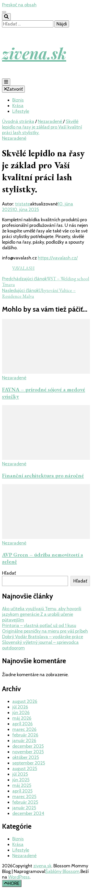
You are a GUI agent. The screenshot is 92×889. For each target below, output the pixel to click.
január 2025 (24, 808)
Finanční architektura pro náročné (43, 475)
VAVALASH (23, 268)
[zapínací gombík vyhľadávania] (6, 16)
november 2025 (28, 752)
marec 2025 (24, 796)
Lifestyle (20, 111)
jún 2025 (20, 780)
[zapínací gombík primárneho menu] (6, 82)
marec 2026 (24, 729)
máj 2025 (21, 785)
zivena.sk (34, 53)
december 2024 (28, 813)
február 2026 (25, 735)
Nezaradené (14, 138)
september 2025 (28, 763)
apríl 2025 (22, 791)
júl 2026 (20, 707)
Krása (18, 105)
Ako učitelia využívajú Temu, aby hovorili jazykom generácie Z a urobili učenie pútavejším (41, 614)
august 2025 (24, 768)
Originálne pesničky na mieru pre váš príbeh (45, 631)
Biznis (18, 100)
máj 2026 (21, 718)
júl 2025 (20, 774)
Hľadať (9, 573)
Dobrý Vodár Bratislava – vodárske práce (42, 637)
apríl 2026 (22, 724)
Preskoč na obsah (19, 5)
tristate (22, 204)
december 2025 (28, 746)
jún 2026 (21, 712)
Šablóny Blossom (62, 871)
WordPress (19, 877)
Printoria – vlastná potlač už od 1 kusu (39, 625)
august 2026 (24, 701)
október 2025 (25, 757)
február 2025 (25, 802)
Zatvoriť (15, 89)
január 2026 (24, 740)
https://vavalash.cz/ (58, 258)
